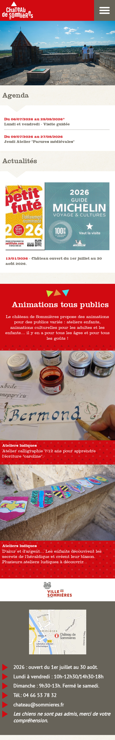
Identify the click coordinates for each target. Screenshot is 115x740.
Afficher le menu (104, 10)
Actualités (19, 161)
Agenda (15, 95)
